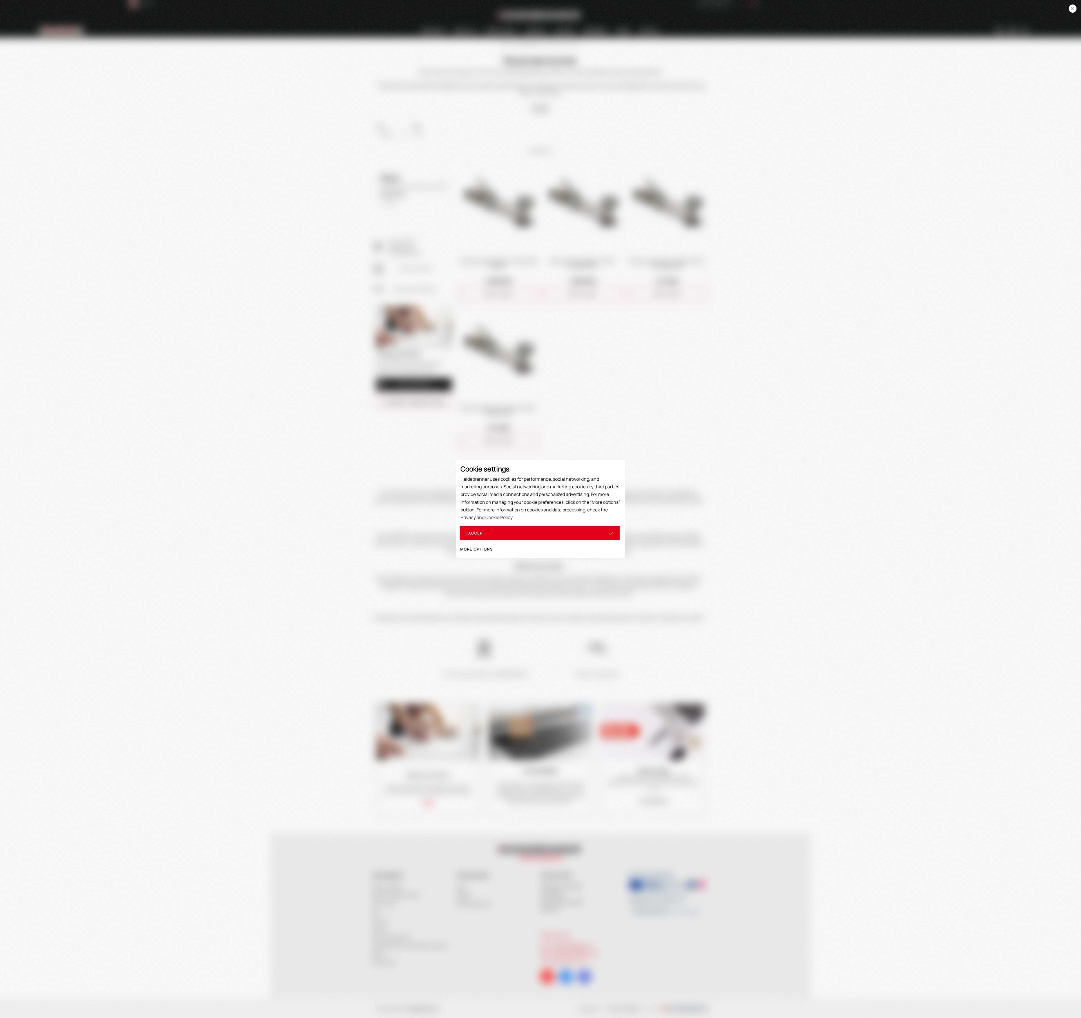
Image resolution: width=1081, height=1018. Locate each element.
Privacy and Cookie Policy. (487, 517)
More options (476, 549)
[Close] (1072, 9)
